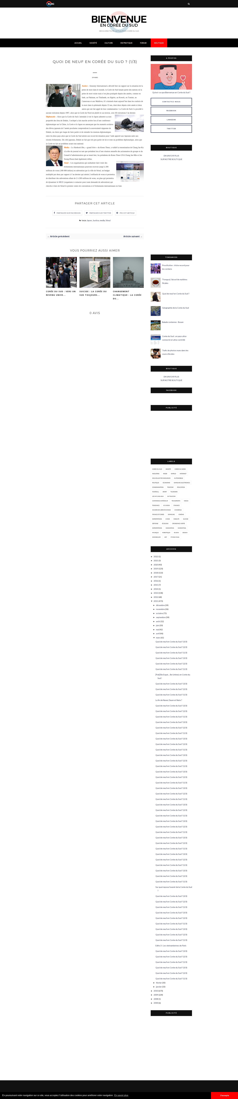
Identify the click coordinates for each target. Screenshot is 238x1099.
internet (183, 473)
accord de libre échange (161, 510)
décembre (160, 605)
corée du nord (180, 469)
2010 (156, 991)
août (158, 621)
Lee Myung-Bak (158, 496)
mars (158, 637)
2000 (156, 1003)
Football (155, 492)
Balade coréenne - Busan (172, 322)
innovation (170, 528)
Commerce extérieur (160, 501)
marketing (182, 528)
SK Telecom (171, 496)
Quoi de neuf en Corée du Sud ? (175, 293)
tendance (155, 505)
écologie (165, 523)
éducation (181, 487)
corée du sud (157, 469)
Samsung (171, 514)
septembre (161, 617)
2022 (156, 556)
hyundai (166, 505)
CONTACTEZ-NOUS (171, 102)
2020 (156, 564)
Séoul (108, 220)
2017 (156, 577)
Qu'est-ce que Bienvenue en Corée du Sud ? (171, 92)
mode (165, 473)
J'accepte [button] (224, 1095)
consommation (157, 487)
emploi (173, 473)
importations (157, 528)
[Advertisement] (171, 208)
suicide (185, 519)
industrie (155, 473)
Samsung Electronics (182, 482)
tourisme (174, 492)
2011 (156, 601)
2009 (156, 995)
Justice (96, 220)
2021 (156, 560)
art (165, 537)
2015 (156, 585)
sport (165, 492)
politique (155, 482)
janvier (159, 986)
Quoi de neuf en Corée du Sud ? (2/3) (171, 647)
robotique (166, 532)
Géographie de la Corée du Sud (175, 308)
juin (157, 625)
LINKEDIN (171, 120)
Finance (177, 505)
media (102, 220)
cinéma (181, 514)
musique (155, 532)
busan (176, 532)
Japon (89, 220)
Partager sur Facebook (69, 213)
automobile (178, 478)
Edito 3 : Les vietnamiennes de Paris (170, 945)
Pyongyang (175, 537)
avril (157, 633)
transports (176, 501)
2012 (156, 597)
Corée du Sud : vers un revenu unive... (61, 293)
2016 (156, 581)
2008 (156, 999)
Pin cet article (127, 213)
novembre (160, 609)
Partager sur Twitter (100, 213)
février (159, 983)
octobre (159, 613)
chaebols (178, 510)
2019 (156, 568)
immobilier (156, 537)
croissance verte (178, 523)
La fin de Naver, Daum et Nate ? (168, 700)
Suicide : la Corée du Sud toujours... (93, 293)
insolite (176, 519)
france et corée (158, 514)
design (184, 532)
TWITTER (171, 129)
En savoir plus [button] (121, 1095)
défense (155, 523)
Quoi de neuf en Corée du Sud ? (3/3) (171, 641)
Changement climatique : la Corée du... (127, 295)
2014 (156, 589)
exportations (157, 519)
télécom (170, 487)
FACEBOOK (171, 111)
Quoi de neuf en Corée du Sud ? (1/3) (171, 652)
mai (157, 629)
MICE (61, 182)
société (168, 469)
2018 (156, 573)
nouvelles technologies (161, 478)
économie (166, 482)
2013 (156, 593)
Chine (168, 519)
